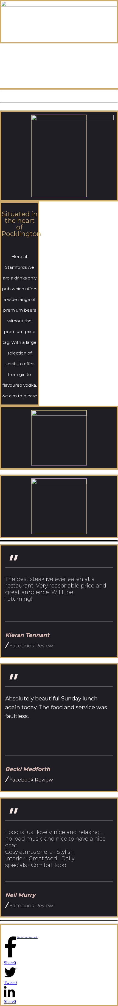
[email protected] (27, 937)
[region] (59, 65)
